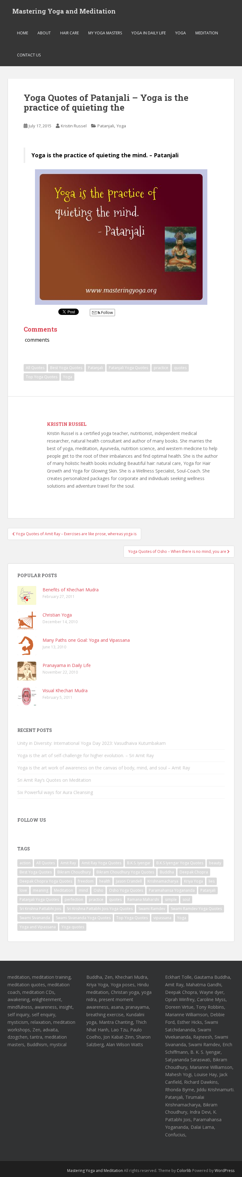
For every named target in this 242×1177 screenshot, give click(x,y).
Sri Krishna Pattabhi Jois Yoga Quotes (100, 908)
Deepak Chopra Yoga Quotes (46, 881)
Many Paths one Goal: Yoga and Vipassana (86, 640)
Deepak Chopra (194, 872)
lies (212, 881)
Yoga (180, 33)
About (44, 33)
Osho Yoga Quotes (126, 890)
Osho (98, 890)
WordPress (224, 1170)
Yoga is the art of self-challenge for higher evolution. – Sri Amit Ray (85, 755)
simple (171, 899)
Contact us (29, 55)
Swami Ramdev (151, 908)
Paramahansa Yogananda (172, 890)
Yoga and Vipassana (38, 927)
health (104, 881)
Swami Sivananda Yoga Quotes (83, 917)
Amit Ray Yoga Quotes (101, 863)
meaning (40, 890)
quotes (180, 367)
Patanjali (105, 126)
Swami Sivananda (35, 917)
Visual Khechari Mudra (65, 690)
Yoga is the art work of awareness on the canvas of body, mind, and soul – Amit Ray (103, 768)
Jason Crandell (129, 881)
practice (161, 367)
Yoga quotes (72, 927)
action (25, 863)
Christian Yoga (57, 615)
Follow (106, 312)
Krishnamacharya (162, 881)
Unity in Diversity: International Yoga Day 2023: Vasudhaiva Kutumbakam (91, 743)
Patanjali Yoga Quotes (128, 367)
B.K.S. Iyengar (139, 863)
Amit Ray (68, 863)
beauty (215, 863)
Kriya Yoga (193, 881)
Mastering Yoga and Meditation (64, 11)
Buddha (167, 872)
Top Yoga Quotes (41, 377)
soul (186, 899)
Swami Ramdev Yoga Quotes (196, 908)
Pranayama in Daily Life (67, 665)
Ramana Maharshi (143, 899)
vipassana (162, 917)
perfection (74, 899)
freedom (86, 881)
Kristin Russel (74, 126)
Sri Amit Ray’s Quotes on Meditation (54, 780)
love (23, 890)
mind (83, 890)
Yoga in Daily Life (148, 33)
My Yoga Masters (105, 33)
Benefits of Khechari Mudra (71, 590)
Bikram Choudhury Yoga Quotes (125, 872)
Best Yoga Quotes (66, 367)
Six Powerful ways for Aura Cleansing (55, 792)
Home (22, 33)
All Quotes (35, 367)
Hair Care (69, 33)
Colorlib (184, 1170)
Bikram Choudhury (74, 872)
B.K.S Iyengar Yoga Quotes (179, 863)
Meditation (206, 33)
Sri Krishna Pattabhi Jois (40, 908)
